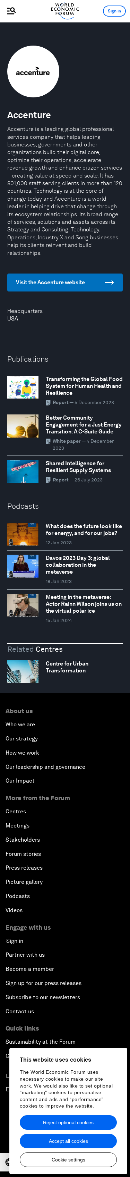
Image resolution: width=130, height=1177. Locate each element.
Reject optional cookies (68, 1122)
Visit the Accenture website (50, 282)
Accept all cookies (68, 1141)
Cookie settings (68, 1159)
